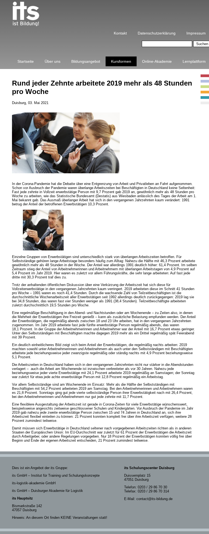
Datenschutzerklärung (157, 33)
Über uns (52, 61)
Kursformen (121, 61)
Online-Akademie (157, 61)
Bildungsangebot (85, 61)
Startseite (25, 61)
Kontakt (120, 33)
